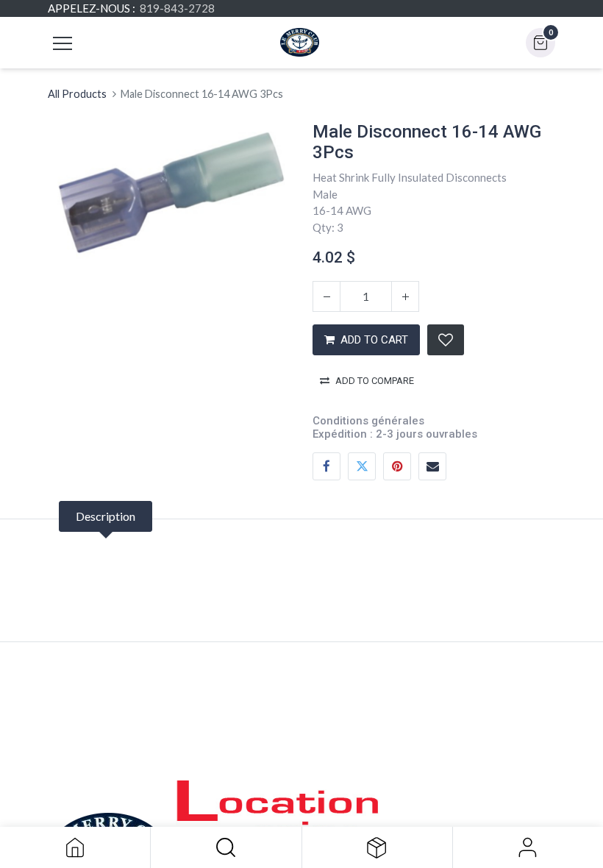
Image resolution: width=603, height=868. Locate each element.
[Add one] (405, 296)
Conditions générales (368, 420)
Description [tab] (105, 516)
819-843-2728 (177, 8)
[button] (226, 847)
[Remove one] (326, 296)
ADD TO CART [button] (374, 339)
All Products (77, 94)
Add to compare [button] (374, 380)
